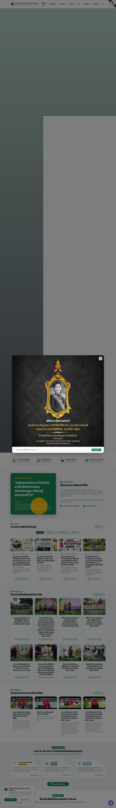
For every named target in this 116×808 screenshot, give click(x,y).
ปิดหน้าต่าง (96, 450)
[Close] (100, 358)
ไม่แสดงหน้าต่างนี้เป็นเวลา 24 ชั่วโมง (26, 450)
